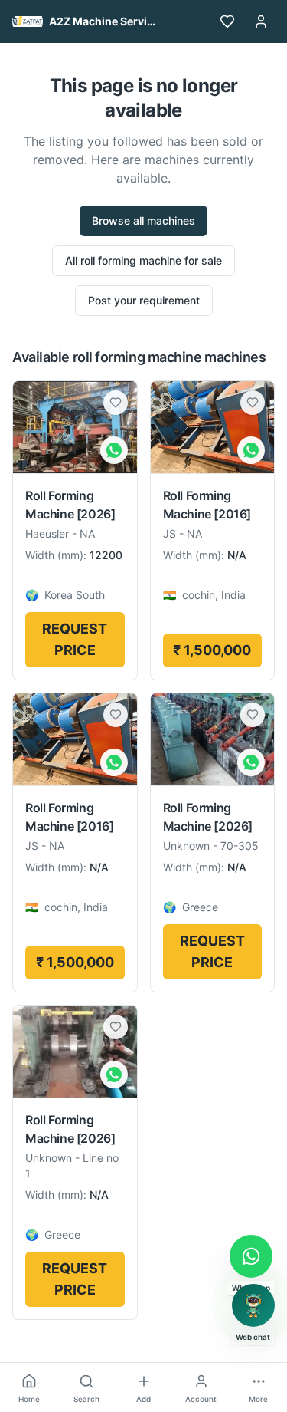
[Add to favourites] (115, 402)
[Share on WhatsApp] (114, 450)
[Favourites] (227, 21)
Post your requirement (144, 300)
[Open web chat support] (253, 1305)
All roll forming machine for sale (143, 260)
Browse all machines (143, 220)
